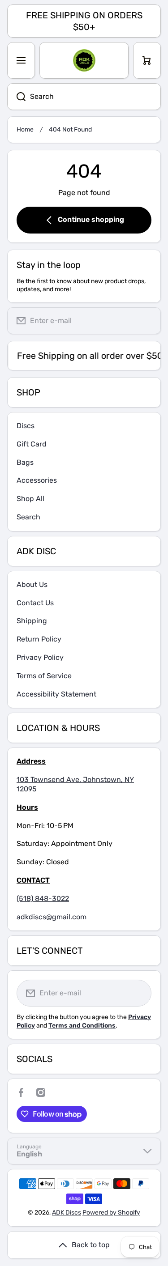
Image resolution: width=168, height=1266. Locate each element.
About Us (32, 584)
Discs (25, 425)
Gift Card (32, 444)
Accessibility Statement (56, 694)
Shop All (30, 498)
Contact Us (35, 603)
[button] (147, 60)
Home (25, 129)
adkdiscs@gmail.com (51, 917)
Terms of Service (44, 675)
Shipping (32, 620)
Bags (25, 462)
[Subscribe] (147, 320)
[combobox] (84, 96)
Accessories (37, 480)
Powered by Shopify (111, 1212)
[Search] (16, 96)
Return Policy (39, 639)
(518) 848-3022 (43, 898)
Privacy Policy (40, 657)
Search (28, 517)
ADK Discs (66, 1212)
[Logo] (84, 60)
